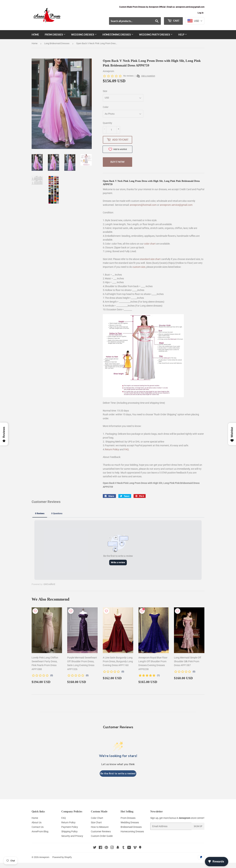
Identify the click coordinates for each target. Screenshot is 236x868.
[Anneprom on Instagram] (112, 848)
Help (181, 34)
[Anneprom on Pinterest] (106, 848)
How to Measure (99, 827)
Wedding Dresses (83, 34)
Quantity (107, 123)
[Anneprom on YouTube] (129, 848)
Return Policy (112, 449)
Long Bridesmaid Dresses (56, 43)
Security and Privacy (72, 836)
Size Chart (96, 822)
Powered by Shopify (62, 857)
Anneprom (44, 857)
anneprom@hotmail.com (143, 204)
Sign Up (198, 826)
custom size (139, 266)
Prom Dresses (54, 34)
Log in (201, 13)
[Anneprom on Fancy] (140, 848)
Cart (176, 20)
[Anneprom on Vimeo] (135, 848)
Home (35, 34)
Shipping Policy (69, 831)
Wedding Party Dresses (155, 34)
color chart (150, 243)
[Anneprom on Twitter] (94, 848)
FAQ (126, 449)
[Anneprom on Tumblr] (123, 848)
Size (105, 91)
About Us (36, 822)
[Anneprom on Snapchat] (118, 848)
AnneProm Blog (40, 831)
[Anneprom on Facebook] (100, 848)
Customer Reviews (101, 831)
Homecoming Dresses (116, 34)
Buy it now (117, 161)
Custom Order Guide (102, 836)
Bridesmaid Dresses (131, 827)
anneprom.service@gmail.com (176, 204)
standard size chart (150, 259)
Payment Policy (69, 827)
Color (105, 107)
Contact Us (38, 827)
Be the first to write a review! (118, 773)
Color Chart (97, 818)
